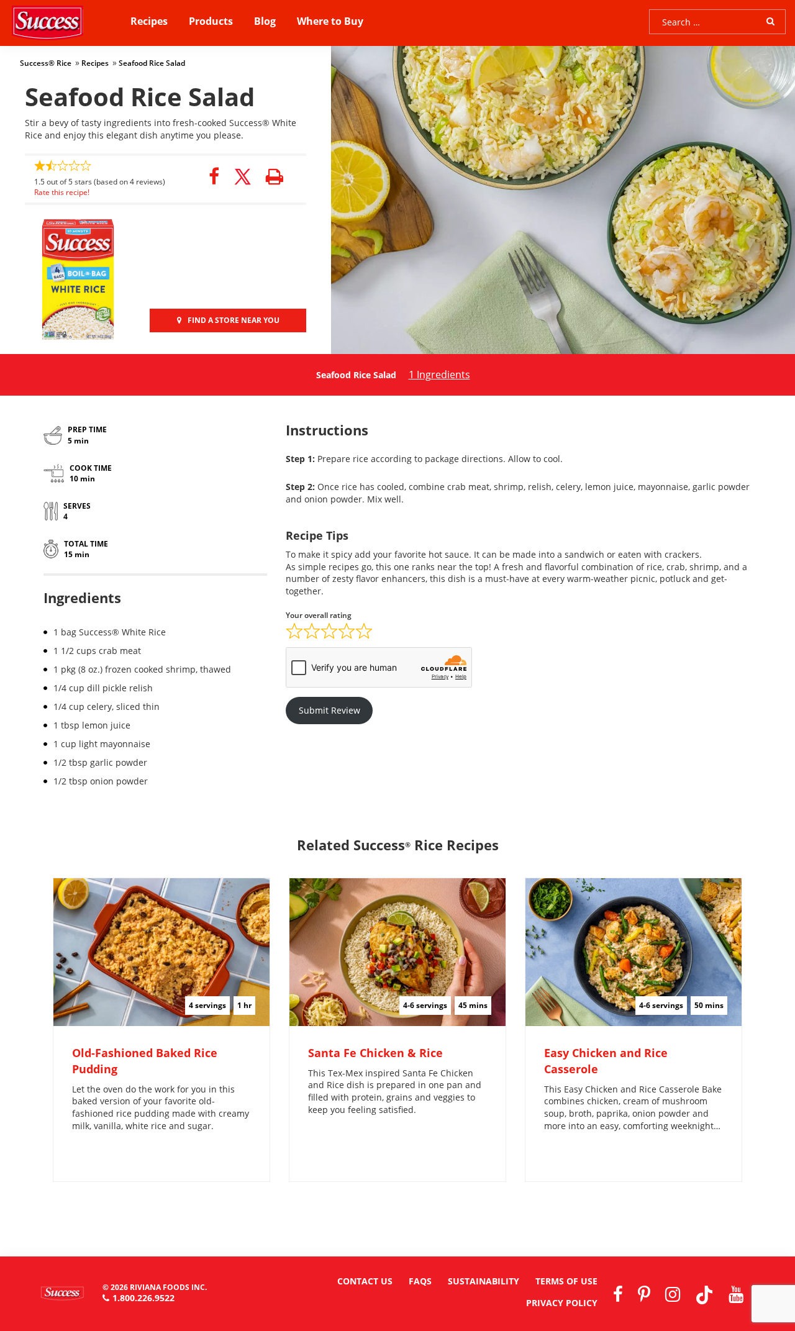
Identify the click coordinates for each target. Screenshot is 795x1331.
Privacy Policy (561, 1303)
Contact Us (365, 1281)
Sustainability (483, 1281)
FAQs (420, 1281)
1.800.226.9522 (143, 1298)
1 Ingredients (439, 374)
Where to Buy (330, 21)
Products (211, 21)
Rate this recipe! (61, 192)
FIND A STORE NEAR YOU (233, 320)
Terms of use (566, 1281)
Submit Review (329, 710)
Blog (265, 21)
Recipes (149, 21)
